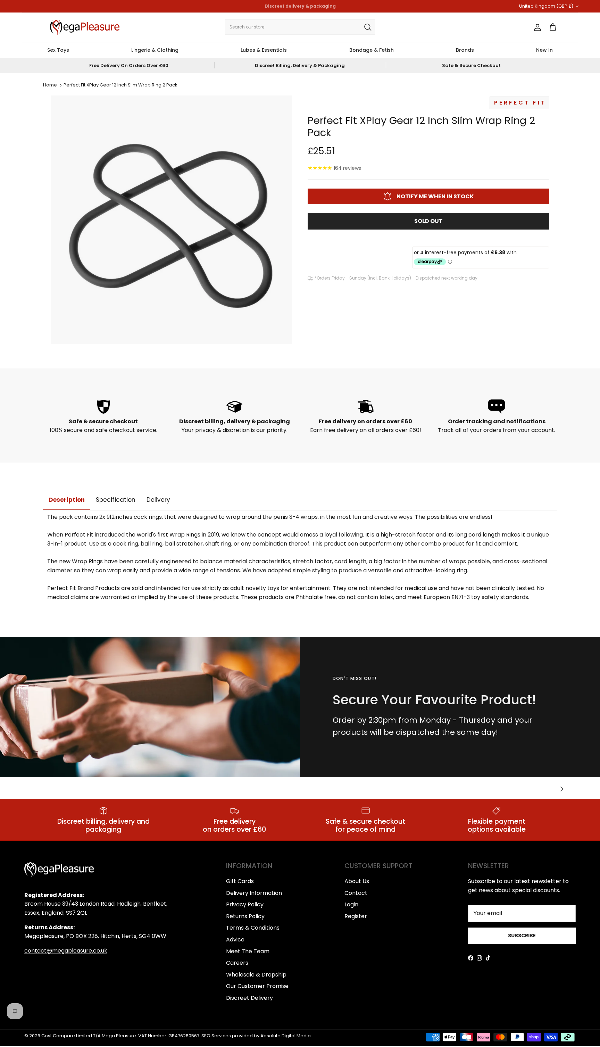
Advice (235, 940)
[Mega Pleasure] (84, 27)
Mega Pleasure (119, 1035)
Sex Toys (58, 50)
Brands (465, 50)
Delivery (158, 500)
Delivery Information (254, 893)
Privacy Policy (245, 904)
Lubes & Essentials (264, 50)
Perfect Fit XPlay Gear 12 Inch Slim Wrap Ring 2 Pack (120, 85)
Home (50, 85)
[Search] (368, 27)
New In (544, 50)
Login (351, 904)
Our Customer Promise (257, 986)
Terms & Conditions (253, 928)
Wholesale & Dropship (256, 975)
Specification (115, 500)
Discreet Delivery (249, 998)
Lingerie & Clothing (154, 50)
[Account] (536, 27)
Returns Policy (245, 916)
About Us (356, 881)
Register (355, 916)
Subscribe (522, 935)
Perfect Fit (520, 103)
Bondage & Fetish (371, 50)
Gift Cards (240, 881)
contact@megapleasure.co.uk (65, 951)
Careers (237, 963)
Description (67, 500)
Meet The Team (247, 951)
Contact (355, 893)
